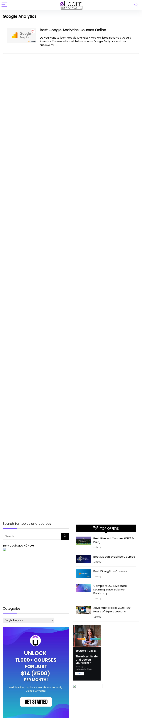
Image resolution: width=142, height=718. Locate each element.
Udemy (97, 547)
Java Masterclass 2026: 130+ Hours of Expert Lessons (112, 609)
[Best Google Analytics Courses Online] (21, 30)
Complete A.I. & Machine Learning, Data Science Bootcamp (110, 589)
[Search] (136, 5)
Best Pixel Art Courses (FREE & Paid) (113, 540)
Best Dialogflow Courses (110, 571)
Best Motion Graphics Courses (114, 557)
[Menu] (4, 5)
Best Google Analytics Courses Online (73, 30)
